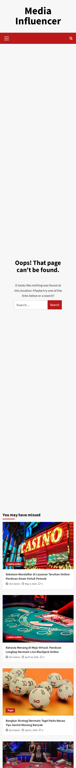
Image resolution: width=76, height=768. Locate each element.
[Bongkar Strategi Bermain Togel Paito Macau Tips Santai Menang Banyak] (38, 692)
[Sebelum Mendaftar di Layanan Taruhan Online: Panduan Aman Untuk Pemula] (38, 545)
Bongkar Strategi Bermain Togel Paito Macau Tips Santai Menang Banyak (35, 723)
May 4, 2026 (31, 584)
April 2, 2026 (31, 730)
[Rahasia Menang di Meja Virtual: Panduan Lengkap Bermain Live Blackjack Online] (38, 618)
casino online (14, 564)
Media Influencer (38, 16)
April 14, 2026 (32, 657)
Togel (10, 710)
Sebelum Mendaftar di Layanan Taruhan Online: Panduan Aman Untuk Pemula (38, 576)
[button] (7, 38)
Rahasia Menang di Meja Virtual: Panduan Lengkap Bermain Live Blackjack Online (33, 650)
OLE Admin (14, 584)
